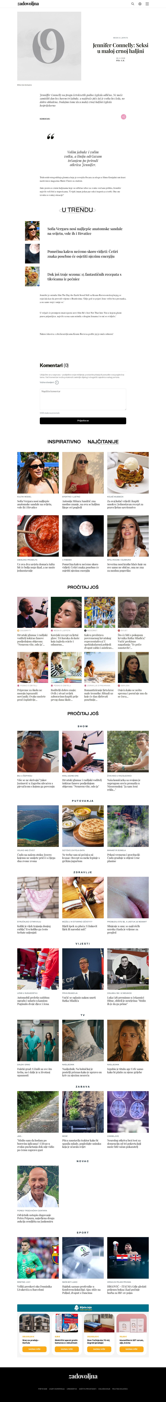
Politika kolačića (120, 1389)
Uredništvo (72, 1389)
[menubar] (140, 3)
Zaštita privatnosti (87, 1389)
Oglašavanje (104, 1389)
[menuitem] (140, 3)
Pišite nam (42, 1389)
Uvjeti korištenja (57, 1389)
